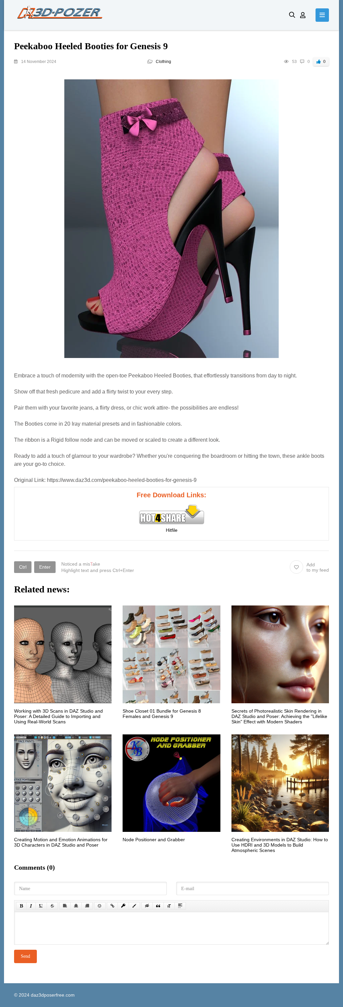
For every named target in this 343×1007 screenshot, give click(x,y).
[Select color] (134, 906)
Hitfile (172, 530)
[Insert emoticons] (100, 906)
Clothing (163, 61)
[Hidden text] (147, 906)
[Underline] (41, 906)
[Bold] (21, 906)
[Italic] (31, 906)
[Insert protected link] (123, 906)
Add (317, 567)
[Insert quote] (158, 906)
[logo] (146, 15)
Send (25, 956)
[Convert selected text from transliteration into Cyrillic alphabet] (169, 906)
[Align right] (87, 906)
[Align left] (65, 906)
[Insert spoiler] (180, 906)
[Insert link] (112, 906)
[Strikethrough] (52, 906)
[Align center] (76, 906)
